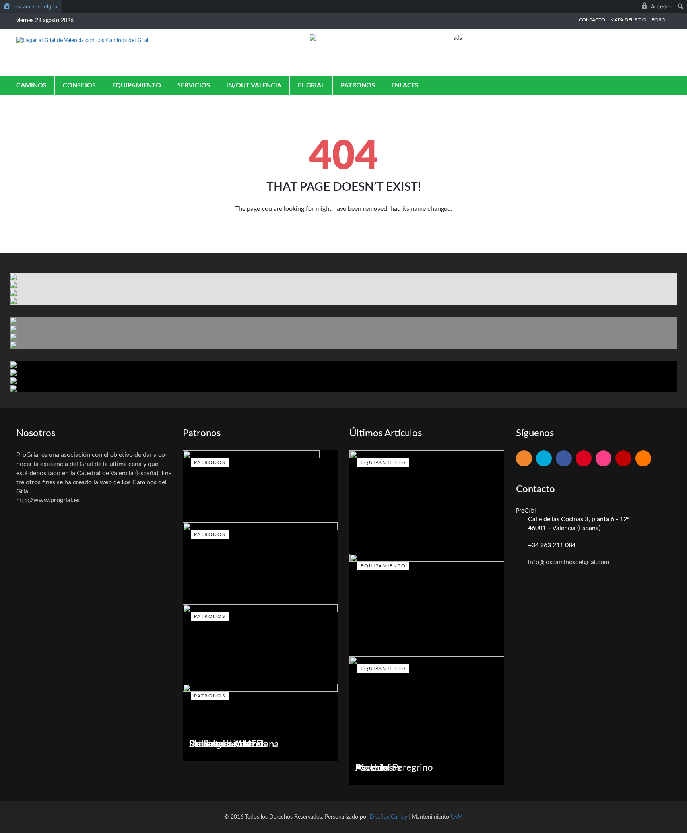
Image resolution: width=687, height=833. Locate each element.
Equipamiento (136, 85)
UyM (457, 817)
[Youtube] (623, 459)
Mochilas (374, 768)
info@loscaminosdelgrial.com (568, 562)
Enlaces (405, 85)
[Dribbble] (603, 459)
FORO (659, 19)
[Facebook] (564, 459)
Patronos (358, 85)
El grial (311, 85)
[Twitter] (544, 459)
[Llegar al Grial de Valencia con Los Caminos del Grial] (82, 40)
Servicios (193, 85)
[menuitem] (31, 6)
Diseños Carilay (388, 817)
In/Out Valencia (253, 85)
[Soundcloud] (643, 459)
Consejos (79, 85)
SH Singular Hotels (228, 744)
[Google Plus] (584, 459)
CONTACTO (592, 19)
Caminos (31, 85)
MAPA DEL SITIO (628, 19)
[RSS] (524, 459)
